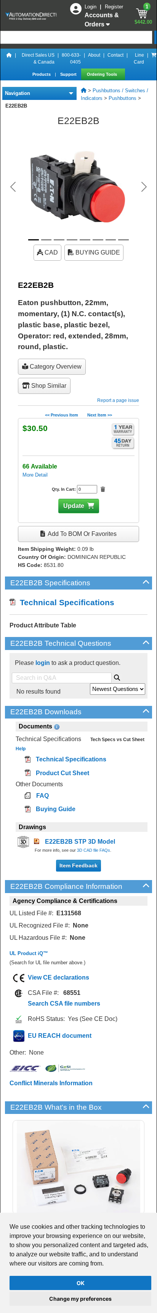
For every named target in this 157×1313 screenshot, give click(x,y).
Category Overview (55, 366)
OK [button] (81, 1283)
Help (21, 748)
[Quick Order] (154, 58)
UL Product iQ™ (29, 953)
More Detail (35, 475)
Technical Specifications (64, 602)
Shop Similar (48, 385)
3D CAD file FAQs (93, 850)
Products (42, 74)
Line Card (139, 58)
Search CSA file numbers (64, 1003)
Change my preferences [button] (80, 1298)
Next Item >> (99, 415)
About (94, 55)
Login (91, 7)
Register (114, 7)
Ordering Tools (102, 74)
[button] (13, 186)
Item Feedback (78, 865)
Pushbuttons (122, 98)
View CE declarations (58, 977)
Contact (115, 55)
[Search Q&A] (117, 676)
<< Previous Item (61, 415)
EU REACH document (59, 1035)
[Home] (9, 58)
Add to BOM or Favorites (81, 534)
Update (73, 506)
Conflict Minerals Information (51, 1083)
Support (69, 74)
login (42, 663)
